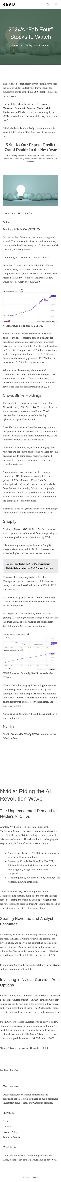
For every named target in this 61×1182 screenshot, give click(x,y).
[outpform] (9, 4)
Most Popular (11, 1070)
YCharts (38, 325)
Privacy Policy (10, 1131)
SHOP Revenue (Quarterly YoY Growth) (24, 673)
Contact (7, 1126)
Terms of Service (11, 1137)
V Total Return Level (14, 325)
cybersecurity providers (15, 419)
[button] (48, 4)
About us (7, 1121)
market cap (35, 403)
